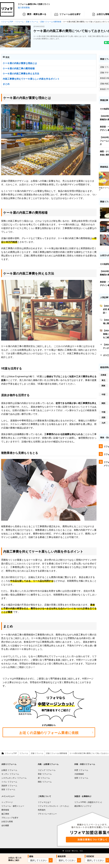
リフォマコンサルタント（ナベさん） (54, 806)
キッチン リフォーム (10, 773)
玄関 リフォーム (81, 777)
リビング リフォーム (46, 770)
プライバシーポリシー (47, 813)
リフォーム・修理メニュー (12, 806)
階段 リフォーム (45, 781)
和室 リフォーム (45, 773)
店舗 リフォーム (37, 753)
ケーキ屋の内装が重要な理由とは (20, 63)
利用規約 (41, 809)
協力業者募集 (24, 7)
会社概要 (5, 825)
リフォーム (24, 753)
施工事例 (5, 813)
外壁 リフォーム (81, 770)
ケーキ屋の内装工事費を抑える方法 (21, 73)
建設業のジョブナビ (82, 806)
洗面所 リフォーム (9, 785)
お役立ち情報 (7, 821)
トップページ (7, 802)
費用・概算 (36, 14)
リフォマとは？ (44, 802)
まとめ (6, 83)
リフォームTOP (11, 753)
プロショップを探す (9, 817)
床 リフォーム (44, 777)
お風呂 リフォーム (9, 770)
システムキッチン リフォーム (14, 777)
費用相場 (5, 809)
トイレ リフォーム (9, 781)
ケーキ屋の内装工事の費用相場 (19, 68)
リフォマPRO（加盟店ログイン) (88, 802)
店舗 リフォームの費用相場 (56, 753)
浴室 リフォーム (8, 789)
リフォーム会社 (70, 14)
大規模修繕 (79, 773)
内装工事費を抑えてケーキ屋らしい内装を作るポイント (31, 78)
